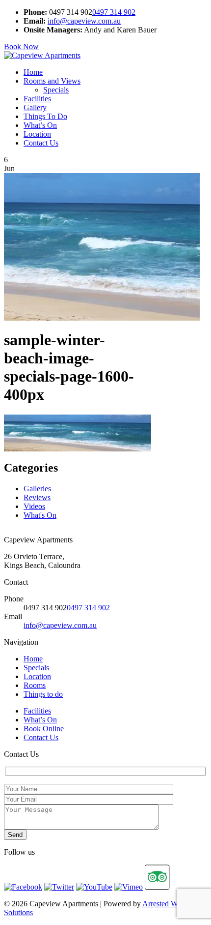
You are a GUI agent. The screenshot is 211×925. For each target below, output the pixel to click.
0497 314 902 (113, 12)
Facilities (37, 98)
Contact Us (41, 143)
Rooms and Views (52, 81)
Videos (34, 506)
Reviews (37, 497)
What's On (40, 515)
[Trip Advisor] (157, 887)
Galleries (37, 488)
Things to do (43, 694)
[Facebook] (23, 887)
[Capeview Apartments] (42, 55)
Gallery (35, 107)
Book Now (21, 46)
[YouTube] (94, 887)
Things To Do (45, 116)
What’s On (40, 125)
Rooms (35, 685)
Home (33, 72)
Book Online (44, 728)
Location (37, 134)
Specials (56, 90)
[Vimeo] (128, 887)
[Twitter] (59, 887)
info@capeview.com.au (84, 21)
